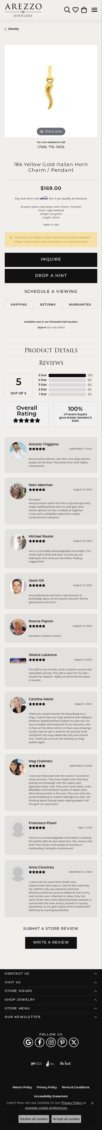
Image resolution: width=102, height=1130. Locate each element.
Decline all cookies (34, 1119)
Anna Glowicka (41, 867)
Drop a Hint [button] (51, 276)
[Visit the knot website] (65, 1063)
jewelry (13, 29)
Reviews (51, 362)
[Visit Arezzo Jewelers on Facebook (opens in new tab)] (39, 1042)
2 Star (42, 389)
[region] (51, 91)
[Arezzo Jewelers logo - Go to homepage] (23, 10)
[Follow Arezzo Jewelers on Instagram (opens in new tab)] (51, 1042)
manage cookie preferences (46, 1108)
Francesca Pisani (42, 823)
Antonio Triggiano (44, 444)
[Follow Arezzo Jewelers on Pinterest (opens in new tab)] (62, 1042)
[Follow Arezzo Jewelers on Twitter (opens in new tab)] (74, 1042)
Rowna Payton (41, 621)
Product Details (51, 350)
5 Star (42, 375)
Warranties (80, 304)
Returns (48, 304)
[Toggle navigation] (94, 10)
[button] (67, 10)
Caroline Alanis (41, 699)
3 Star (42, 385)
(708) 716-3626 (51, 147)
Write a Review (51, 943)
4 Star (42, 380)
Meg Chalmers (40, 761)
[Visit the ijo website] (36, 1063)
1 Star (43, 394)
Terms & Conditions (75, 1087)
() (90, 375)
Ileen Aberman (41, 485)
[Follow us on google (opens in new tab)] (28, 1042)
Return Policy (22, 1087)
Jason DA (36, 580)
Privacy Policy (47, 1087)
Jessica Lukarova (43, 655)
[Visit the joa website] (50, 1063)
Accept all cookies (66, 1119)
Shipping (19, 304)
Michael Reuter (41, 536)
